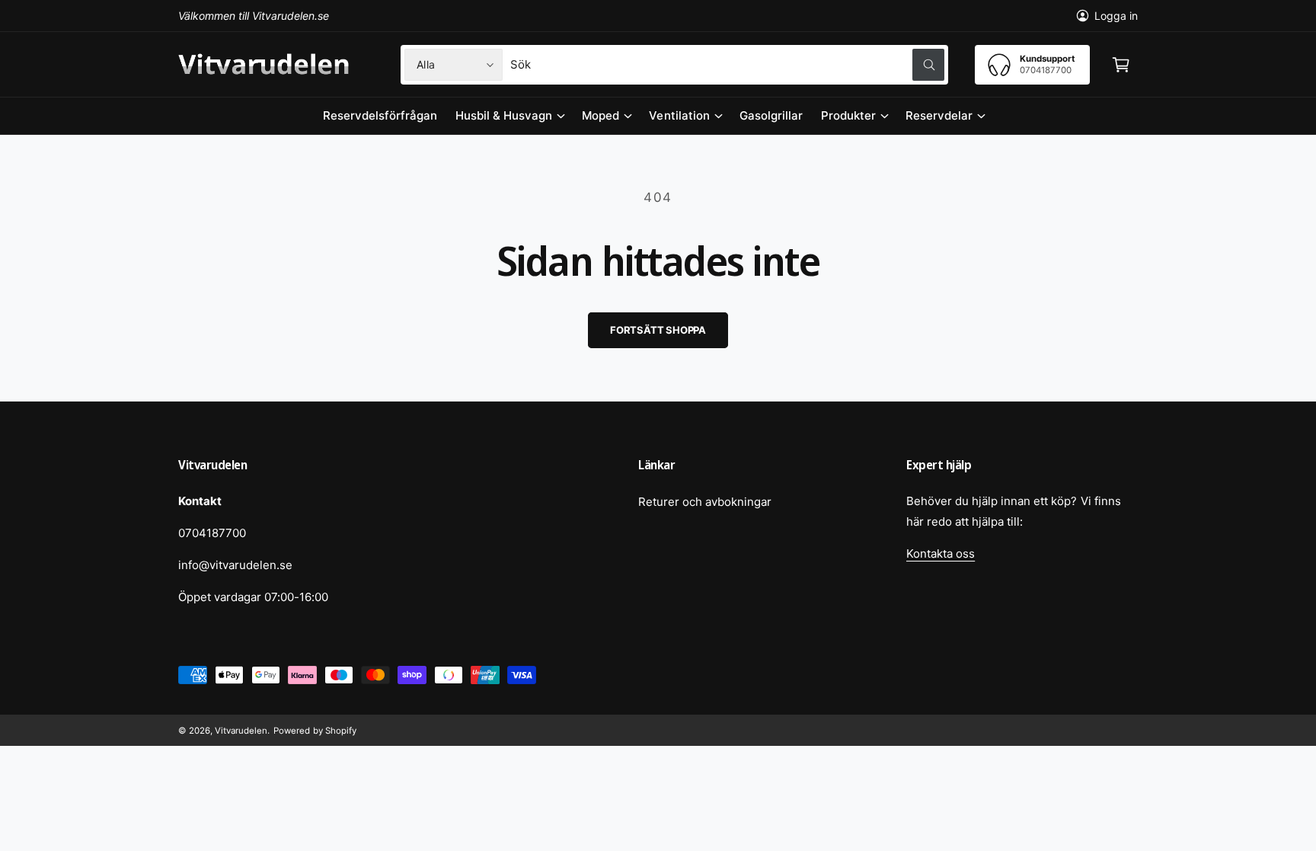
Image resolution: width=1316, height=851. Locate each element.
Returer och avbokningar (704, 501)
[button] (1121, 65)
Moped (600, 115)
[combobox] (727, 65)
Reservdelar (939, 115)
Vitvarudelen (241, 730)
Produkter (848, 115)
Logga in (1116, 15)
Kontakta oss (940, 553)
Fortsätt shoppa (658, 330)
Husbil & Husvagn (503, 115)
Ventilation (679, 115)
